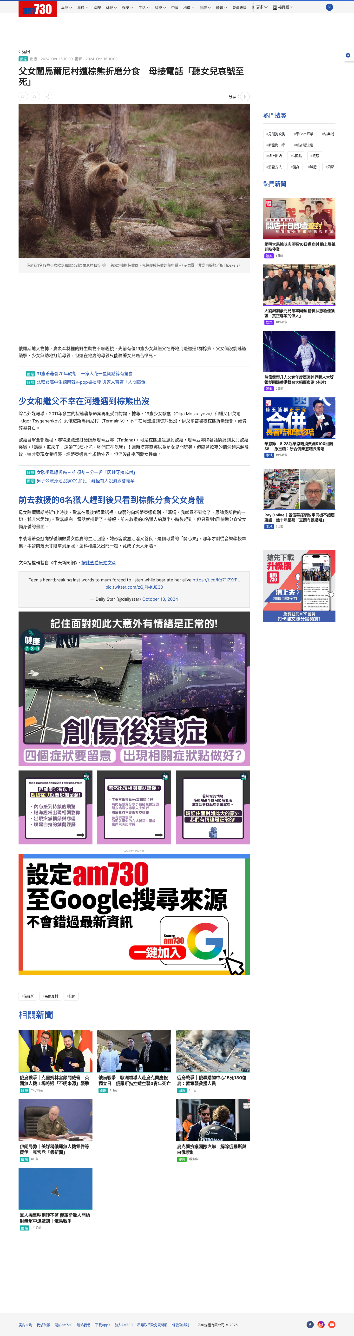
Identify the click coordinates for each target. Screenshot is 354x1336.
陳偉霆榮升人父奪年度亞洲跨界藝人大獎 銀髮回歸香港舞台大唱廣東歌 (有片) (299, 380)
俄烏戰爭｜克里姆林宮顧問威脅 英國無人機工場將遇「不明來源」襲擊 (54, 1080)
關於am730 (63, 1325)
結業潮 (329, 134)
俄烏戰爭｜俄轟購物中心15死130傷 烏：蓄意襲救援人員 (213, 1080)
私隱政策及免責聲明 (152, 1325)
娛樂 (269, 256)
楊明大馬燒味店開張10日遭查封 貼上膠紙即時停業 (299, 247)
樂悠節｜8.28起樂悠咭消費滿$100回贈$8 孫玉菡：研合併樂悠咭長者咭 (298, 446)
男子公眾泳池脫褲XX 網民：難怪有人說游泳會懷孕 (86, 480)
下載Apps (102, 1325)
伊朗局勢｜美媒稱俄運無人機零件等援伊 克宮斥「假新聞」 (54, 1149)
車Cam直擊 (304, 134)
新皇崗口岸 (276, 145)
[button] (262, 7)
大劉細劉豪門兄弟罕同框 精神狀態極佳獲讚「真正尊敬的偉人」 (299, 313)
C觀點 (297, 156)
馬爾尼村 (51, 996)
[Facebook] (310, 1324)
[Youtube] (331, 1324)
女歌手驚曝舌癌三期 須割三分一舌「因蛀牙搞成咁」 (87, 472)
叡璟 (315, 156)
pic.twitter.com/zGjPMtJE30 (134, 587)
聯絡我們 (84, 1325)
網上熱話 (275, 156)
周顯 (331, 167)
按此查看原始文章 (98, 562)
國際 (23, 59)
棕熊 (72, 996)
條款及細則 (180, 1325)
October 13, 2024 (160, 599)
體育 (181, 1159)
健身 (296, 167)
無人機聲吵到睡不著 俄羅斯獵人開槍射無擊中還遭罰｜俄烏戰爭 (55, 1218)
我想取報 (43, 1325)
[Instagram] (321, 1324)
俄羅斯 (29, 996)
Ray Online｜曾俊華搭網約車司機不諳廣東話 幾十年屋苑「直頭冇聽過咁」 (299, 518)
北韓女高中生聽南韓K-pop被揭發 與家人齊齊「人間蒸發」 (93, 382)
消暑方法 (275, 167)
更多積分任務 (202, 1305)
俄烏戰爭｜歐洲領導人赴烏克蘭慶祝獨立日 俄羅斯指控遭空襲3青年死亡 (134, 1080)
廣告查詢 (25, 1325)
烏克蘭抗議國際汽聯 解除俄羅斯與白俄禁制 (211, 1149)
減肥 (313, 167)
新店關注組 (304, 145)
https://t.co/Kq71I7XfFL (216, 579)
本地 (269, 455)
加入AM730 (124, 1325)
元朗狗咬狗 (276, 134)
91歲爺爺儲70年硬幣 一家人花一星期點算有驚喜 (85, 373)
